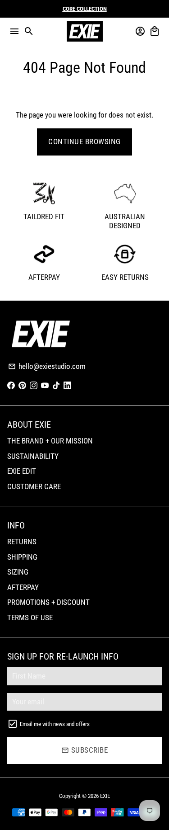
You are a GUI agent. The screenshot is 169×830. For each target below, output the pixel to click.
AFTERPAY (23, 587)
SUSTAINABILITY (33, 456)
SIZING (17, 571)
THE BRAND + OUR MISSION (50, 440)
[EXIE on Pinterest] (22, 385)
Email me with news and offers (55, 724)
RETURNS (22, 541)
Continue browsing (84, 141)
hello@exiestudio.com (47, 366)
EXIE (105, 795)
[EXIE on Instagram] (33, 385)
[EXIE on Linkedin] (67, 385)
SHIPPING (22, 556)
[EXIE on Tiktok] (56, 385)
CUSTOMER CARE (34, 486)
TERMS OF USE (30, 617)
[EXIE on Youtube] (45, 385)
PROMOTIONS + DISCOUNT (48, 602)
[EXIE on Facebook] (11, 385)
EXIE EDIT (21, 471)
